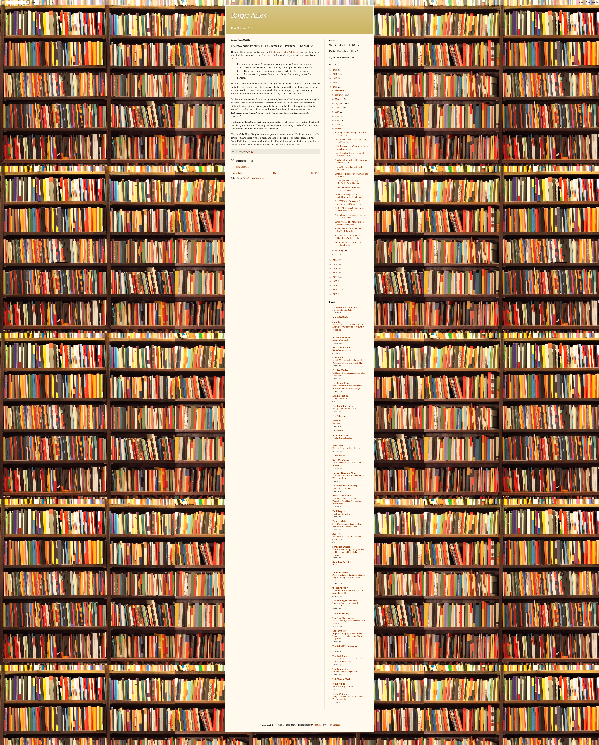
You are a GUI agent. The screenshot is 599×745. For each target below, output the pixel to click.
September (340, 103)
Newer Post (237, 172)
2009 (335, 264)
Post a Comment (242, 166)
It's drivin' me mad (340, 339)
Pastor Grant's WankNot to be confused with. (348, 244)
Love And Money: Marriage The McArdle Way (346, 604)
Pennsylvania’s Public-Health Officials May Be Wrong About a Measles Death (348, 577)
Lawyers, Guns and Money (344, 472)
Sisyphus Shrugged (341, 546)
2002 (335, 293)
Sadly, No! (337, 534)
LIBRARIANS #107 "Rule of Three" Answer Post (347, 464)
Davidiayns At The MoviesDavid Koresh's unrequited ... (349, 223)
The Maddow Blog (341, 613)
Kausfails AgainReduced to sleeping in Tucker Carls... (350, 216)
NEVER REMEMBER (342, 309)
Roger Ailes (248, 15)
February (339, 250)
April (338, 124)
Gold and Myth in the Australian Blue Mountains (348, 374)
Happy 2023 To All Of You (344, 408)
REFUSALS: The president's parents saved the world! (347, 591)
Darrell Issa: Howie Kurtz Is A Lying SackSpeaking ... (351, 140)
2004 (335, 285)
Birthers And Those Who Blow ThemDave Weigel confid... (348, 237)
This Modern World (341, 679)
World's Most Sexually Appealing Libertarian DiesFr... (349, 209)
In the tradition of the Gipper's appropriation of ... (348, 189)
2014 (335, 73)
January (339, 254)
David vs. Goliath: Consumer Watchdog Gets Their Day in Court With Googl (347, 501)
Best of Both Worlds (341, 347)
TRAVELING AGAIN (341, 488)
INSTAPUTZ (338, 445)
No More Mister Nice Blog (344, 485)
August (338, 107)
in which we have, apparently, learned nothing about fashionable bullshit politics (348, 552)
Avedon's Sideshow (341, 337)
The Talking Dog (340, 669)
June (337, 115)
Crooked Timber (340, 370)
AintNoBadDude (340, 317)
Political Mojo (339, 521)
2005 (335, 281)
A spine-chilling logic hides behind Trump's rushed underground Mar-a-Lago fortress (347, 636)
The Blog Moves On (341, 513)
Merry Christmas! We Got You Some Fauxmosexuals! (347, 697)
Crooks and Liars (340, 383)
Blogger (336, 724)
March (338, 128)
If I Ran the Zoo (340, 435)
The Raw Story (339, 630)
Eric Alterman (339, 415)
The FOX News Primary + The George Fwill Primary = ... (348, 202)
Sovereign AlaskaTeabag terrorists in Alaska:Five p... (351, 134)
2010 (335, 259)
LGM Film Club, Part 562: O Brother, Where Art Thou (348, 476)
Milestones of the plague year (344, 671)
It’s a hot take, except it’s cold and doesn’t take (346, 538)
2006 (335, 276)
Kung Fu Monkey (340, 460)
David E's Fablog (340, 395)
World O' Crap (339, 693)
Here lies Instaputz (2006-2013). (346, 448)
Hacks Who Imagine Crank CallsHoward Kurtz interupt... (349, 195)
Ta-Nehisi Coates (340, 572)
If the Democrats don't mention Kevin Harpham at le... (351, 147)
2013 (335, 78)
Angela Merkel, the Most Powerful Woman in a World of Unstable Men (347, 361)
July (337, 111)
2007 (335, 272)
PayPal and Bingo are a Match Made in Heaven (348, 622)
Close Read (337, 357)
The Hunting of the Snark (344, 600)
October (339, 98)
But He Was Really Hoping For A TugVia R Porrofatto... (349, 230)
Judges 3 (336, 648)
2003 (335, 289)
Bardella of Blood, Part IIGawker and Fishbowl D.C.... (351, 175)
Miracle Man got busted (342, 686)
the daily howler (340, 587)
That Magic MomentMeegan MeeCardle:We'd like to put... (349, 182)
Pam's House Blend (341, 495)
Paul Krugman (339, 511)
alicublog (336, 321)
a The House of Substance (344, 307)
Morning (336, 423)
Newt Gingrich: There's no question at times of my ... (350, 154)
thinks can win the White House (286, 51)
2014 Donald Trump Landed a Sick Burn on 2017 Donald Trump (347, 525)
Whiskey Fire (338, 683)
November (340, 94)
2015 (335, 69)
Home (275, 172)
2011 (335, 86)
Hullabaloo (337, 430)
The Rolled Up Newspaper (344, 646)
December (340, 90)
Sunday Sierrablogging (342, 437)
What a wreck (338, 564)
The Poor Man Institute (343, 618)
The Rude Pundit (340, 656)
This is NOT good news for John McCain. (349, 168)
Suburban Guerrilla (341, 562)
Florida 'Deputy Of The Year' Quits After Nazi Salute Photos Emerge (347, 387)
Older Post (314, 172)
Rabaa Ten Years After (341, 350)
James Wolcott (339, 455)
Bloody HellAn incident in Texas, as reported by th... (351, 161)
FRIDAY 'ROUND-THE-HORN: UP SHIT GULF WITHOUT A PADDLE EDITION (348, 327)
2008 (335, 268)
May (337, 120)
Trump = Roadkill (340, 398)
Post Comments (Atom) (253, 178)
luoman (317, 724)
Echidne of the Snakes (342, 405)
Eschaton (336, 420)
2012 (335, 82)
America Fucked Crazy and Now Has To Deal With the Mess (348, 660)
